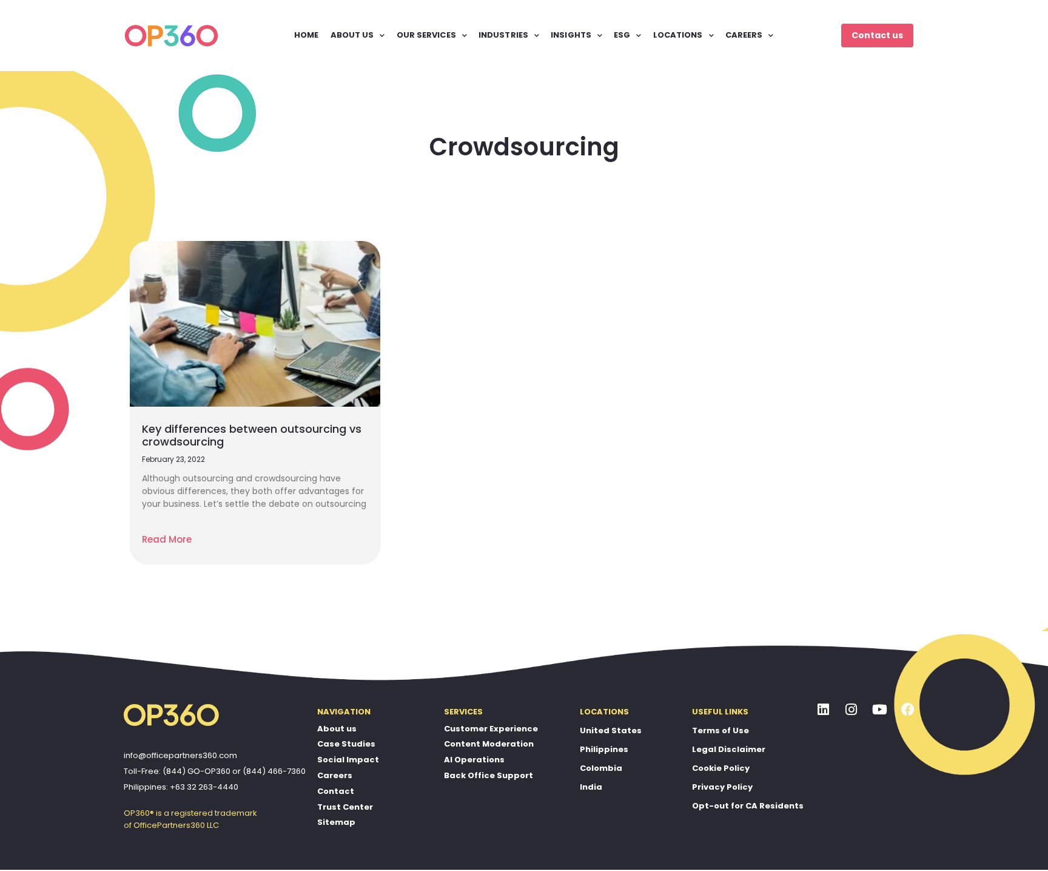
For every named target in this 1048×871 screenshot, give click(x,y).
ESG (622, 35)
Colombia (601, 768)
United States (611, 730)
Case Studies (346, 744)
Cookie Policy (721, 768)
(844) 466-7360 (274, 771)
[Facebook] (908, 710)
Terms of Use (720, 730)
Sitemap (336, 822)
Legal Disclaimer (728, 749)
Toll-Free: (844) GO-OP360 (177, 771)
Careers (334, 775)
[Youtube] (880, 710)
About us (337, 728)
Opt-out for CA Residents (748, 806)
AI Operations (474, 759)
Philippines (604, 749)
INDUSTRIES (503, 35)
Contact (335, 791)
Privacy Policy (722, 787)
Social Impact (348, 759)
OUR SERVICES (426, 35)
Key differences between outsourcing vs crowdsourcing (251, 435)
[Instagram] (851, 710)
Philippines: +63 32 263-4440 (181, 787)
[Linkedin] (823, 710)
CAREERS (744, 35)
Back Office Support (488, 775)
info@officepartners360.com (180, 755)
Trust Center (345, 807)
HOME (306, 35)
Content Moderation (489, 744)
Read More (167, 539)
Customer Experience (491, 728)
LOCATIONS (678, 35)
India (591, 787)
